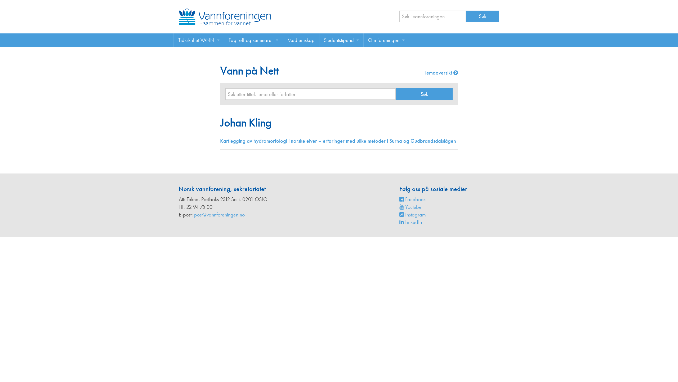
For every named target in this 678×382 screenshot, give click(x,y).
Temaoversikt (438, 72)
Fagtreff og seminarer (251, 40)
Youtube (413, 206)
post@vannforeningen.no (219, 214)
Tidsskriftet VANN (196, 40)
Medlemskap (301, 40)
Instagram (415, 214)
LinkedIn (413, 222)
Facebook (415, 199)
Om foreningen (383, 40)
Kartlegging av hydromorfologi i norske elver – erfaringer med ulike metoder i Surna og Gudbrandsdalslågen (338, 140)
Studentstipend (339, 40)
